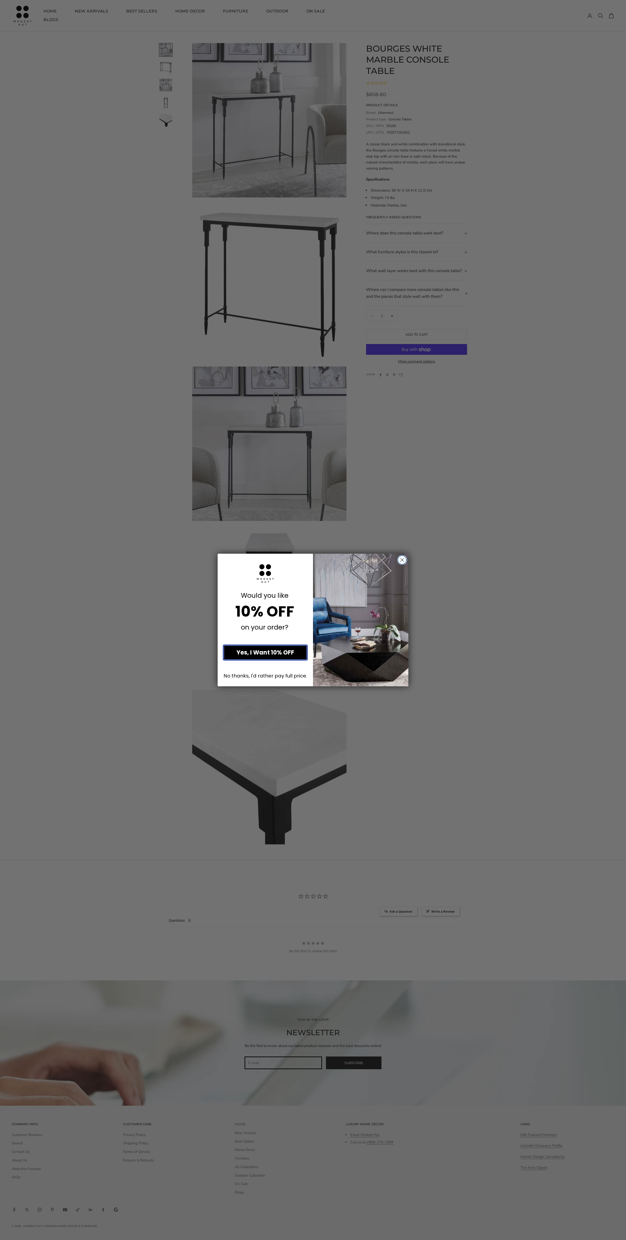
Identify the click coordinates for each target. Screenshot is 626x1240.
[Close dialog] (402, 560)
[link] (265, 573)
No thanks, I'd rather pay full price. (265, 676)
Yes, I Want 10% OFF (265, 652)
